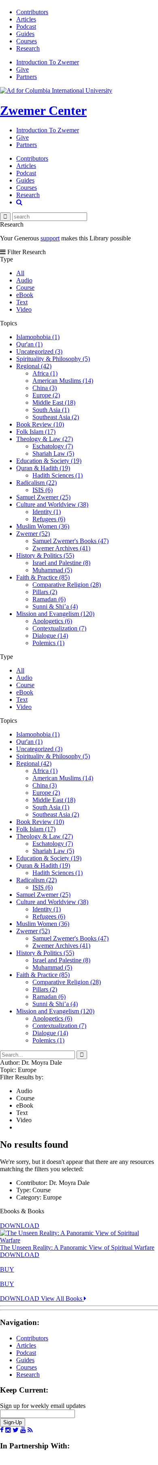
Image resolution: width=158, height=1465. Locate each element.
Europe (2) (46, 395)
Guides (25, 33)
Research (28, 48)
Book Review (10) (40, 424)
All (20, 273)
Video (24, 309)
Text (22, 302)
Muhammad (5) (52, 570)
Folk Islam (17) (36, 431)
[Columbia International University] (56, 90)
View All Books (62, 1298)
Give (22, 69)
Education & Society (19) (48, 460)
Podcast (26, 26)
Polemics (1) (48, 642)
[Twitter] (16, 1430)
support (50, 238)
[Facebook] (2, 1430)
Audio (24, 280)
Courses (26, 41)
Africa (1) (45, 373)
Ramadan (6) (49, 599)
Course (25, 287)
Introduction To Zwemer (47, 62)
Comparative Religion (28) (66, 584)
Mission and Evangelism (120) (55, 613)
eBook (24, 294)
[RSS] (30, 1430)
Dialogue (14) (50, 635)
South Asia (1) (50, 409)
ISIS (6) (42, 489)
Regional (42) (33, 366)
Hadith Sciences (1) (57, 475)
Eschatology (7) (52, 446)
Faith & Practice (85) (43, 577)
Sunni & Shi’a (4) (55, 606)
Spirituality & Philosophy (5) (53, 358)
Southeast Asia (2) (55, 417)
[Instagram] (8, 1430)
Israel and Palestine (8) (61, 562)
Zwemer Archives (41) (61, 548)
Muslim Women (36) (42, 526)
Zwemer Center (43, 110)
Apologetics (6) (52, 621)
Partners (26, 76)
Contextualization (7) (59, 628)
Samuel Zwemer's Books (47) (70, 540)
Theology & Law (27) (44, 438)
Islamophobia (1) (38, 336)
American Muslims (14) (62, 380)
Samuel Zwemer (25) (43, 497)
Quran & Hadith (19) (43, 468)
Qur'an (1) (29, 344)
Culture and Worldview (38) (52, 504)
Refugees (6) (48, 519)
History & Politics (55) (45, 555)
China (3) (44, 387)
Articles (26, 19)
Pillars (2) (44, 591)
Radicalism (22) (36, 482)
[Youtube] (23, 1430)
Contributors (32, 11)
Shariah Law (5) (53, 453)
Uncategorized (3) (39, 351)
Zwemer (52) (33, 533)
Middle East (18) (53, 402)
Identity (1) (46, 511)
